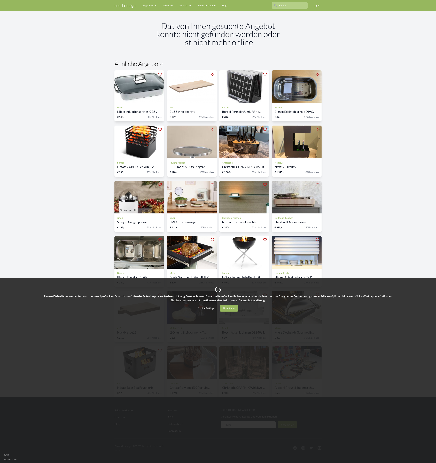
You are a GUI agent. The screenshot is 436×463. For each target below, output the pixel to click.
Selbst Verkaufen (207, 5)
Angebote (147, 5)
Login (317, 5)
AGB (6, 455)
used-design (125, 5)
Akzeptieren (229, 308)
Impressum (10, 459)
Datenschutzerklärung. (251, 300)
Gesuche (168, 5)
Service (183, 5)
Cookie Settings (206, 308)
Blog (224, 5)
